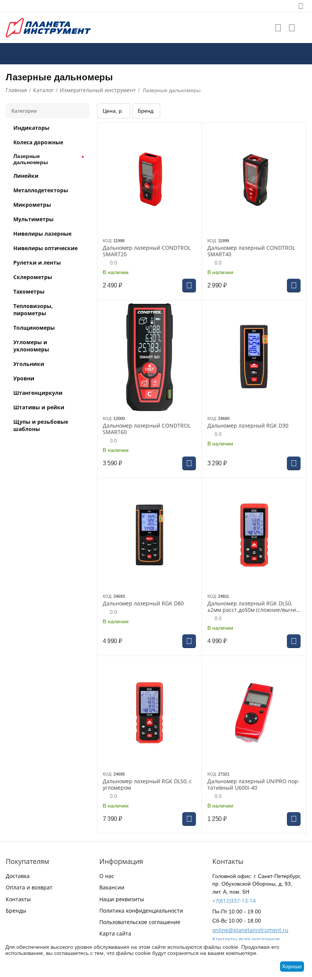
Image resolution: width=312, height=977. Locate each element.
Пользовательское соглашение (139, 922)
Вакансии (111, 887)
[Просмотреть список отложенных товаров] (278, 28)
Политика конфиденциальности (141, 910)
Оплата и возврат (29, 887)
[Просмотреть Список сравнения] (292, 28)
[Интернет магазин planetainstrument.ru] (48, 27)
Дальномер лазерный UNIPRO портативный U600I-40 (253, 784)
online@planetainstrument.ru (250, 930)
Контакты (18, 899)
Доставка (18, 876)
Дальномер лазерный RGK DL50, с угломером (147, 784)
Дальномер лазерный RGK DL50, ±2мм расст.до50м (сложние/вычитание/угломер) (252, 606)
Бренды (16, 910)
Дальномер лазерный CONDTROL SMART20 (147, 251)
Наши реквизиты (121, 899)
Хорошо (292, 966)
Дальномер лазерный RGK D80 (143, 603)
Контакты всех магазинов (246, 939)
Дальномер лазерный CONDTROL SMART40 (251, 251)
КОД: (107, 240)
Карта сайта (115, 933)
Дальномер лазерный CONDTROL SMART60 (147, 429)
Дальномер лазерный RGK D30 (247, 426)
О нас (106, 876)
